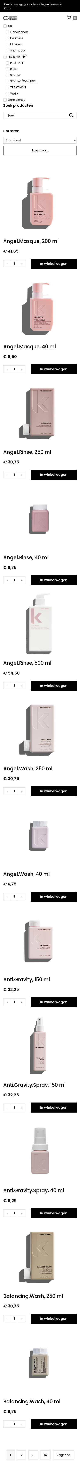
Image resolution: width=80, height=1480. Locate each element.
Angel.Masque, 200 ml (31, 241)
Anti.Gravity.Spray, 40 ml (33, 1190)
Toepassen (40, 150)
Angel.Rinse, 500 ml (27, 663)
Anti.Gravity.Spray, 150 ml (34, 1085)
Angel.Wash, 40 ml (26, 874)
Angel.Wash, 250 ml (28, 768)
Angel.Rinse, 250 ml (27, 452)
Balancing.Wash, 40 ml (32, 1401)
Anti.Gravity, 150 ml (26, 979)
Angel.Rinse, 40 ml (26, 557)
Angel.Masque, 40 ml (29, 346)
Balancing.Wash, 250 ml (33, 1296)
